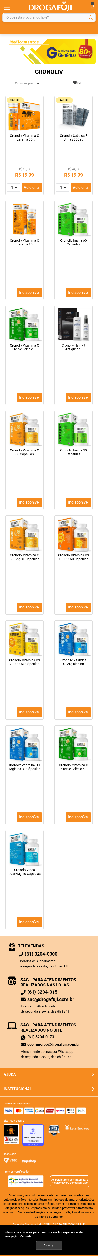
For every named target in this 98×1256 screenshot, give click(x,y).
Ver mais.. (26, 1236)
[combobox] (49, 17)
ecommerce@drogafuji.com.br (53, 1044)
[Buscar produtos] (90, 18)
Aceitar (49, 1245)
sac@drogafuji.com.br (50, 999)
